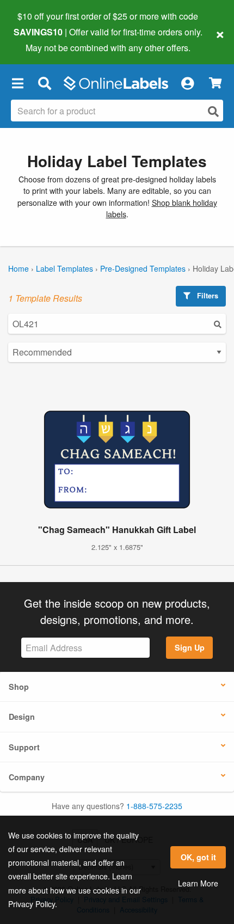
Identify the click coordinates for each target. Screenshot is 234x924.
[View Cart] (215, 83)
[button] (17, 83)
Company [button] (27, 777)
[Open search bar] (44, 83)
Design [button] (22, 716)
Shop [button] (19, 686)
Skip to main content (39, 39)
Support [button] (24, 747)
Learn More (198, 883)
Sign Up (190, 647)
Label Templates (64, 268)
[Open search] (213, 111)
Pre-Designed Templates (143, 268)
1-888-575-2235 (154, 805)
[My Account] (187, 83)
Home (18, 268)
